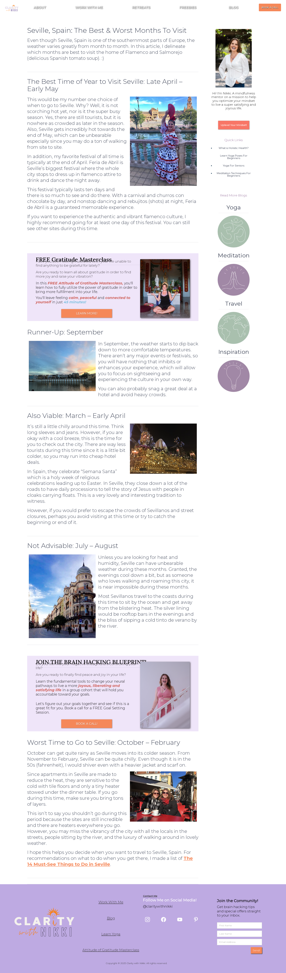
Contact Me (150, 895)
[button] (189, 7)
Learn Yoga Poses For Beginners (233, 157)
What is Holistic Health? (234, 148)
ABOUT (40, 7)
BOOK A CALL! (86, 724)
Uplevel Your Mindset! (234, 125)
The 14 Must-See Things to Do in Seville (110, 861)
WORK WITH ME (89, 7)
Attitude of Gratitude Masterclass (110, 950)
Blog (111, 918)
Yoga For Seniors (233, 165)
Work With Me (110, 902)
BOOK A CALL (270, 7)
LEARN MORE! (86, 313)
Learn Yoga (110, 934)
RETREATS (141, 7)
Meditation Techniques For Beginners (234, 174)
